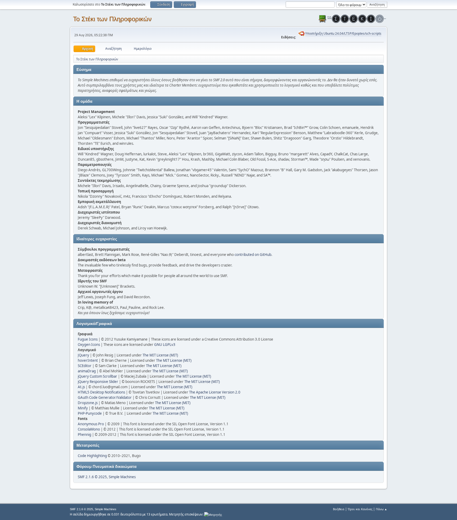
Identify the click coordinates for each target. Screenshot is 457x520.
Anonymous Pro (91, 424)
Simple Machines (122, 476)
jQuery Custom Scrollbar (97, 376)
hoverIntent (88, 360)
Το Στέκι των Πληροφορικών (112, 18)
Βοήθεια (338, 509)
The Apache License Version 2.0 (214, 392)
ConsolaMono (89, 429)
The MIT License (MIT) (160, 355)
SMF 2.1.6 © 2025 (92, 476)
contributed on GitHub (253, 254)
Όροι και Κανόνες (360, 509)
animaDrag (87, 371)
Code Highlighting (92, 455)
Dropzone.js (88, 402)
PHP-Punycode (90, 413)
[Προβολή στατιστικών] (213, 514)
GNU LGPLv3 (164, 344)
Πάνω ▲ (381, 509)
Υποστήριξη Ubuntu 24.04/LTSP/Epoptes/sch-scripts (343, 33)
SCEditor (85, 365)
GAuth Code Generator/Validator (105, 397)
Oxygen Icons (89, 344)
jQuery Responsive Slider (98, 381)
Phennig (84, 434)
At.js (81, 387)
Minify (83, 408)
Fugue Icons (88, 339)
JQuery (83, 355)
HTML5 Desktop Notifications (101, 392)
